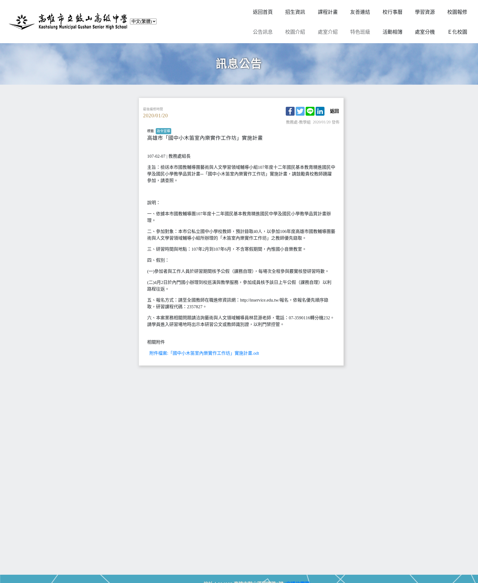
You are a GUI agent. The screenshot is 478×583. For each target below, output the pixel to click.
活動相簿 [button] (392, 32)
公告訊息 (263, 32)
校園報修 (457, 12)
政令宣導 (163, 131)
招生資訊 (295, 12)
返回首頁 (263, 12)
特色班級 (360, 32)
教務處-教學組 (298, 122)
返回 (334, 111)
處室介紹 (328, 32)
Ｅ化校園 (457, 32)
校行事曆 (392, 12)
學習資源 (425, 12)
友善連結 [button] (360, 12)
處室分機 (425, 32)
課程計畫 (328, 12)
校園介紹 (295, 32)
